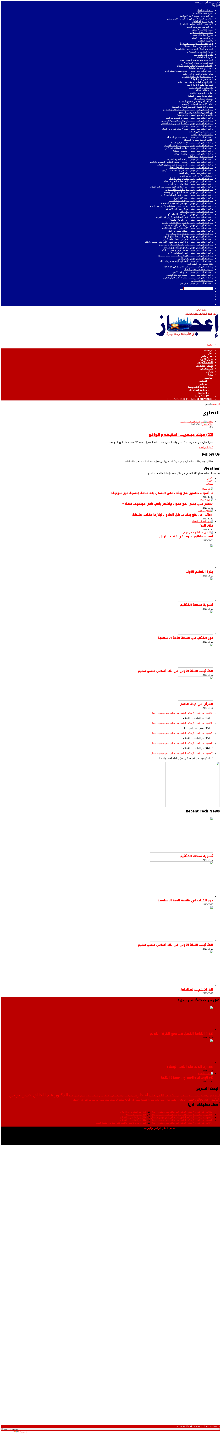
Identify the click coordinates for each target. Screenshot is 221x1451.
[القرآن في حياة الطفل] (195, 700)
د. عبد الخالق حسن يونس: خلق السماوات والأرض (190, 253)
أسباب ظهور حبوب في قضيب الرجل (186, 536)
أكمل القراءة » (206, 447)
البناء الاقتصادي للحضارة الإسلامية (197, 104)
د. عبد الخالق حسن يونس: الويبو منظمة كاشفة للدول (188, 71)
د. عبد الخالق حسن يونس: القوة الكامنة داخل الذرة (189, 189)
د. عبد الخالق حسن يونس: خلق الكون (195, 258)
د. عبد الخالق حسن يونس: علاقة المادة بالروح (192, 142)
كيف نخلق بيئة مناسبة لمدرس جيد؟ (196, 60)
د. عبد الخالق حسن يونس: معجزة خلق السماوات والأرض (186, 195)
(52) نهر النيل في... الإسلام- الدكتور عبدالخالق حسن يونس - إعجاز (182, 713)
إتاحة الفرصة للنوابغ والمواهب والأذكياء (195, 65)
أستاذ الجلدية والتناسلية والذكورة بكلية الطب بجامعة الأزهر (194, 1095)
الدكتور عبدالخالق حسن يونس (199, 1099)
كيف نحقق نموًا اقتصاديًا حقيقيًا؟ (198, 46)
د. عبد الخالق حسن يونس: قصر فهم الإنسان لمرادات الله (186, 261)
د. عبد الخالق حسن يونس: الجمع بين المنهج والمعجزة (188, 247)
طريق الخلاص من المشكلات (200, 52)
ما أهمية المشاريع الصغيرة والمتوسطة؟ (195, 115)
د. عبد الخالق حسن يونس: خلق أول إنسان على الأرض (188, 239)
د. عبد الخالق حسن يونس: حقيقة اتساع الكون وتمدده (188, 192)
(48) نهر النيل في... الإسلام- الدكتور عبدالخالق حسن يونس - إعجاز (182, 743)
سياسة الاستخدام (198, 390)
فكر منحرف (206, 368)
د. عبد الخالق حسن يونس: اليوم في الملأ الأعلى (191, 200)
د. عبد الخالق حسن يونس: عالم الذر (196, 211)
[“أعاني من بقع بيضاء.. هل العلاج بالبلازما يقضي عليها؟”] (205, 510)
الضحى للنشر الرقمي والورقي (160, 1128)
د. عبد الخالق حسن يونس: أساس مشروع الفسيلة (190, 137)
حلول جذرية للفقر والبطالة (200, 96)
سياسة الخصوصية (197, 387)
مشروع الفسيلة (148, 1100)
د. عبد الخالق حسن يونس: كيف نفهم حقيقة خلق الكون (187, 222)
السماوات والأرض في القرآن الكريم (196, 176)
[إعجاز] (187, 340)
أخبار (210, 353)
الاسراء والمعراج (129, 1095)
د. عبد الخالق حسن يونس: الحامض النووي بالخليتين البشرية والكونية (181, 162)
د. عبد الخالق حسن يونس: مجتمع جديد (195, 126)
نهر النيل (95, 1100)
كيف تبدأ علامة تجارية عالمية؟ (199, 85)
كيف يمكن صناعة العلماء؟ (201, 68)
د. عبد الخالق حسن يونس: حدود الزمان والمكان (191, 220)
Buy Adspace (204, 396)
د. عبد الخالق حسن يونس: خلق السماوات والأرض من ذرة (186, 244)
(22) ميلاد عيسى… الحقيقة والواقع (181, 434)
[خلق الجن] (202, 521)
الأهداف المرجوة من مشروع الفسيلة (196, 101)
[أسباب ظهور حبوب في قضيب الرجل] (198, 532)
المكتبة (203, 380)
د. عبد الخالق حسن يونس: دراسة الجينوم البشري (190, 159)
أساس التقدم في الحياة (202, 134)
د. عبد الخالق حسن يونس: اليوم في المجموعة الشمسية (187, 203)
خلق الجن (206, 525)
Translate (23, 1432)
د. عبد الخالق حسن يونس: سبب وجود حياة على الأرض (187, 170)
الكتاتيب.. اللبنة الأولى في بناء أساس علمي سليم (190, 19)
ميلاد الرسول (117, 1099)
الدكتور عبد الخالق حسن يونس (38, 1094)
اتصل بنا (202, 393)
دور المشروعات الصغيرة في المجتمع (196, 112)
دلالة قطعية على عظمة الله (200, 264)
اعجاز (142, 1094)
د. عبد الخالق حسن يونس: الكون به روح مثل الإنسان (188, 145)
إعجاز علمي (207, 356)
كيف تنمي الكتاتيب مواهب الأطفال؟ (196, 24)
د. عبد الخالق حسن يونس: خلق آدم (196, 283)
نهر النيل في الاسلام (82, 1100)
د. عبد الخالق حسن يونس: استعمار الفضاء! (193, 151)
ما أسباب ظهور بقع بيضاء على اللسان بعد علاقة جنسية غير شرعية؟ (162, 493)
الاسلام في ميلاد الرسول (110, 1095)
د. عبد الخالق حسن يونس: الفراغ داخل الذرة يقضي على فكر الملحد (181, 187)
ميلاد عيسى (104, 1100)
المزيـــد (208, 377)
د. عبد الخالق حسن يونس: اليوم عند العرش (193, 198)
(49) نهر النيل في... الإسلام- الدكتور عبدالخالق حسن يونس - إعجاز (182, 733)
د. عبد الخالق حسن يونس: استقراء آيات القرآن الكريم (188, 277)
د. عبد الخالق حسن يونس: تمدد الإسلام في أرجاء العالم (187, 129)
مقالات (209, 371)
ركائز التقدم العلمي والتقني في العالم (195, 82)
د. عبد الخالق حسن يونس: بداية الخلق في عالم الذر (189, 209)
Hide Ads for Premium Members (190, 399)
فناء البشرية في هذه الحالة (200, 156)
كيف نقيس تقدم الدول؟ (202, 79)
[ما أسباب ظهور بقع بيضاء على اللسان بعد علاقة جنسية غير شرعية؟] (207, 489)
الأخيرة (210, 481)
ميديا (210, 374)
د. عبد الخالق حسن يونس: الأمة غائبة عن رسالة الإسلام (187, 123)
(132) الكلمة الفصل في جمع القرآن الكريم (181, 1033)
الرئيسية (208, 350)
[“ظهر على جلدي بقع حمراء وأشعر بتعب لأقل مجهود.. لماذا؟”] (206, 500)
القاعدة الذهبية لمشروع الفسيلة (198, 140)
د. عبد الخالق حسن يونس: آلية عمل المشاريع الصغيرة (188, 109)
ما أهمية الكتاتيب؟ (204, 41)
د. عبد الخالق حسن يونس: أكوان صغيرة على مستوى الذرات (185, 165)
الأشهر (210, 478)
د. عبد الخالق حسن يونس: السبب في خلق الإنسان (189, 275)
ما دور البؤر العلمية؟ (203, 54)
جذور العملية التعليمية (203, 35)
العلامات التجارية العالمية (201, 93)
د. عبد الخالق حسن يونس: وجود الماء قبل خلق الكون (188, 236)
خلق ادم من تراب (162, 1100)
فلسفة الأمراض (205, 362)
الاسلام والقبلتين (92, 1096)
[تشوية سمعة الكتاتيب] (195, 600)
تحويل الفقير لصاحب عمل (201, 87)
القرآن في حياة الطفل (202, 21)
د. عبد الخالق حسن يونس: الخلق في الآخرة (192, 272)
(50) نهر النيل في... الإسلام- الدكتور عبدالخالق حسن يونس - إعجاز (182, 723)
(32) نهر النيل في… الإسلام (133, 1117)
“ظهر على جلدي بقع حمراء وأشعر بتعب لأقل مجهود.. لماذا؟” (167, 504)
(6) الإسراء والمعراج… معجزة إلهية (187, 1077)
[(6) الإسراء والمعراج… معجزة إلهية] (205, 1073)
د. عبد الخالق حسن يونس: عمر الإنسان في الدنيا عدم (188, 266)
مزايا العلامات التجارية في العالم (198, 74)
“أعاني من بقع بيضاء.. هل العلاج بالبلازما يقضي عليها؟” (171, 514)
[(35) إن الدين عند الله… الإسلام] (195, 1062)
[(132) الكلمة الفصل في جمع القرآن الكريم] (195, 1029)
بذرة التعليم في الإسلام (202, 38)
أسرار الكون (206, 359)
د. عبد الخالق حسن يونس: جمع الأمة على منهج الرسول (187, 120)
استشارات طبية (204, 365)
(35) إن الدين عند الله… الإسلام (189, 1066)
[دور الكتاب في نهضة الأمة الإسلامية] (195, 634)
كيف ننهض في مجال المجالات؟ (198, 63)
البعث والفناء (74, 1096)
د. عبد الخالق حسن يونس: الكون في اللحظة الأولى (189, 214)
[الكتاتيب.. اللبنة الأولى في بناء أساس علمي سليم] (195, 667)
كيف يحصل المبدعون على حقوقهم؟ (196, 43)
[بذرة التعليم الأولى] (195, 567)
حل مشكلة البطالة (204, 90)
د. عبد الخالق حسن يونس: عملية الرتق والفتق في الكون (186, 250)
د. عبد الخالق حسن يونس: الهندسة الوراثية (193, 154)
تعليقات (209, 484)
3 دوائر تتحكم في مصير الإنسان (198, 269)
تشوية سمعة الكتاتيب (203, 13)
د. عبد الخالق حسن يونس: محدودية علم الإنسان (191, 178)
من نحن (203, 383)
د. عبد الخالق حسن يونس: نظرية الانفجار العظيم (190, 167)
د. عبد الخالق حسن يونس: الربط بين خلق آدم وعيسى (188, 225)
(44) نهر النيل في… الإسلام (133, 1120)
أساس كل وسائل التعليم (201, 32)
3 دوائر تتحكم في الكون (202, 280)
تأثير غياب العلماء (205, 57)
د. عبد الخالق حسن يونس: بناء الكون (196, 173)
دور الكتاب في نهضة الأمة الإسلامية (196, 16)
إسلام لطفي (207, 424)
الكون (174, 1099)
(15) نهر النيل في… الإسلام (133, 1112)
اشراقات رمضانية (159, 1095)
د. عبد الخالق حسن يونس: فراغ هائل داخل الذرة (190, 184)
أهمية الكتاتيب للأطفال (202, 30)
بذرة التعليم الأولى (204, 10)
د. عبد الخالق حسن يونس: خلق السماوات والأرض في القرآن (184, 217)
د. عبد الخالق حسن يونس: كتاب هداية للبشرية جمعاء (188, 181)
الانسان (82, 1096)
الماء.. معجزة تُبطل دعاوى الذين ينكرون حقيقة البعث (121, 1123)
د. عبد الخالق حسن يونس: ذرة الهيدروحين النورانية (189, 233)
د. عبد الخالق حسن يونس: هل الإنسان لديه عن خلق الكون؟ (185, 255)
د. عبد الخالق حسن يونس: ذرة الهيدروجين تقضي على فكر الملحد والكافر (179, 242)
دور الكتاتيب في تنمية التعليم (199, 27)
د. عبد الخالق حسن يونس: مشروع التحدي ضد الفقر (189, 118)
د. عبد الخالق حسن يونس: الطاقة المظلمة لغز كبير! (189, 148)
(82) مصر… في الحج (136, 1114)
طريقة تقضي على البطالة (201, 131)
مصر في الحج (132, 1099)
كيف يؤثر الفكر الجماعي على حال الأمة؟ (194, 49)
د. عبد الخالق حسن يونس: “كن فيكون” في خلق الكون (187, 228)
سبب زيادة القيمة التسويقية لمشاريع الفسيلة (192, 107)
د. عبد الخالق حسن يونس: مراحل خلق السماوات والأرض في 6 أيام (181, 206)
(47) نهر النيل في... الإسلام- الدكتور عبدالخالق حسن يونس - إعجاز (182, 753)
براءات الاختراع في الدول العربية (197, 76)
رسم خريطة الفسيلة (203, 98)
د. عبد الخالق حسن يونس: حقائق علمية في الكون (190, 231)
